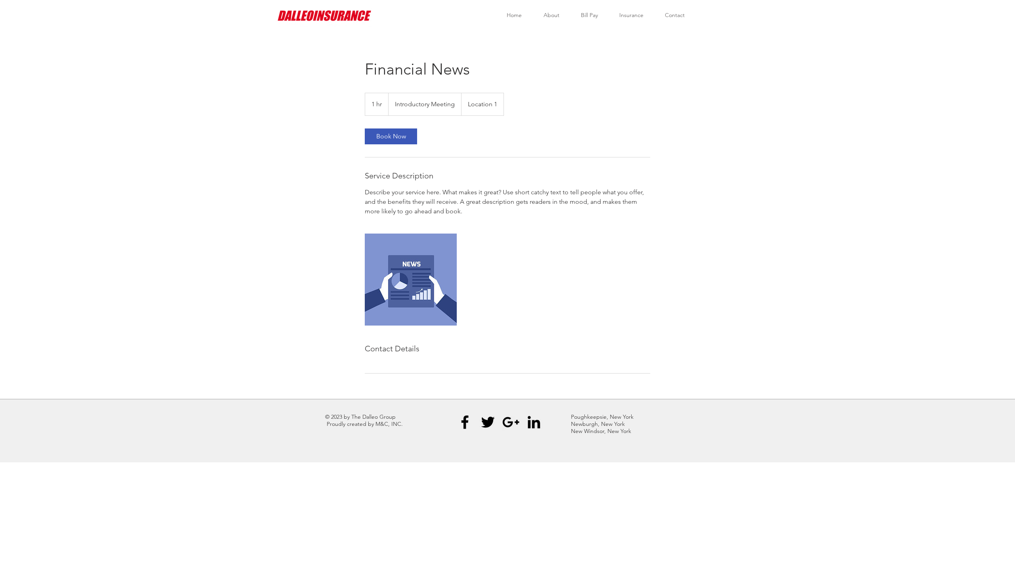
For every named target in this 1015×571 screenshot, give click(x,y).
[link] (391, 136)
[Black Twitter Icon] (488, 422)
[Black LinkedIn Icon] (534, 422)
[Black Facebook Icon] (465, 422)
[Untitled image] (411, 280)
